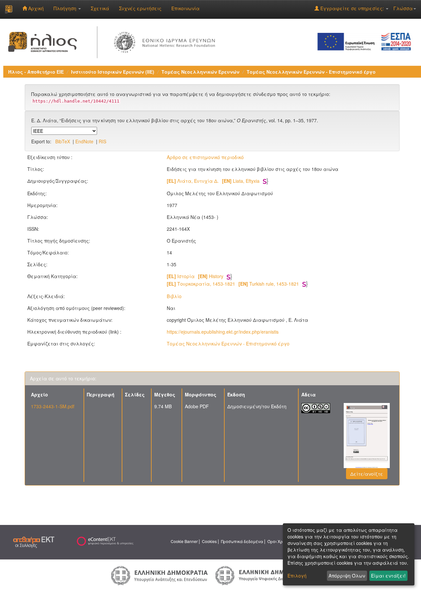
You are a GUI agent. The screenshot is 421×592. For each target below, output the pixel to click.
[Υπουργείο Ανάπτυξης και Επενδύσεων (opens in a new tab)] (159, 575)
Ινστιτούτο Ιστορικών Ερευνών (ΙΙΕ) (112, 71)
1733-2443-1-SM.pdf (52, 406)
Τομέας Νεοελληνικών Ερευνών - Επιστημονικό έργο (311, 71)
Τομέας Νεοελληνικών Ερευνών (200, 71)
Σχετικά (100, 8)
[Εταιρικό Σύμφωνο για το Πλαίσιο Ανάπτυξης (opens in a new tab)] (366, 41)
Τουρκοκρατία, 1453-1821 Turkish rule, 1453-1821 (233, 283)
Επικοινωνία (185, 8)
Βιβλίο (174, 296)
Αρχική (35, 8)
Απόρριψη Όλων (347, 575)
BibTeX (62, 141)
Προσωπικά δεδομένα (242, 541)
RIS (102, 141)
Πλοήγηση (66, 8)
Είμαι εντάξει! (388, 575)
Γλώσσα (403, 8)
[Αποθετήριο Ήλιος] (8, 9)
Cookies (209, 541)
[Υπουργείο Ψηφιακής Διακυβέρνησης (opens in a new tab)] (262, 574)
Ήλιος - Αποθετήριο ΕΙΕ (36, 71)
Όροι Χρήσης (279, 541)
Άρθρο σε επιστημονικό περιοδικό (205, 157)
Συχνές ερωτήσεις (140, 8)
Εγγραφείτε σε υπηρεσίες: (352, 8)
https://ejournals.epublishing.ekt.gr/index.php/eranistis (223, 331)
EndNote (84, 141)
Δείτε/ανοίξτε (366, 473)
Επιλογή (297, 575)
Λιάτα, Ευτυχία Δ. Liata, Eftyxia (213, 181)
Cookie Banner (184, 541)
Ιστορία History (195, 276)
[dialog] (348, 554)
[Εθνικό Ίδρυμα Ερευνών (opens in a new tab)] (165, 41)
